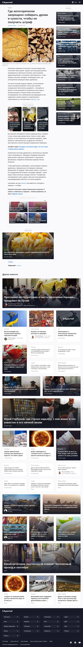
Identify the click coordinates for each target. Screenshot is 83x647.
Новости (19, 265)
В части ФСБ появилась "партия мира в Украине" (67, 468)
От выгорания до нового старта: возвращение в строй (67, 350)
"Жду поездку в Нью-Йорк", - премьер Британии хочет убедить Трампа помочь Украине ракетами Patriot (13, 469)
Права (50, 641)
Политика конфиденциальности (10, 644)
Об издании (5, 641)
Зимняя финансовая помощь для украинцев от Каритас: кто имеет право (13, 453)
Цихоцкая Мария (12, 25)
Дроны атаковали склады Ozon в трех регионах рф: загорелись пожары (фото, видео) (67, 598)
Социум (10, 7)
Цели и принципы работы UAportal (38, 641)
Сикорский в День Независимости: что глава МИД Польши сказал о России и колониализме (40, 351)
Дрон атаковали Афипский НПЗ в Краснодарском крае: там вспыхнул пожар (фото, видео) (41, 469)
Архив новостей (14, 641)
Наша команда (24, 641)
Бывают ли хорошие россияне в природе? (39, 332)
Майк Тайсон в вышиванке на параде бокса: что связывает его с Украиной (14, 484)
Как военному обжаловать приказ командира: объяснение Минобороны (68, 484)
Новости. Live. (35, 99)
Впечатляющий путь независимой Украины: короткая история (12, 333)
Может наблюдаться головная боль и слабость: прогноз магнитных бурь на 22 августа (41, 454)
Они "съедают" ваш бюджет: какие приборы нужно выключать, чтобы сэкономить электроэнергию (40, 367)
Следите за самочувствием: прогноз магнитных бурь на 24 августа (14, 598)
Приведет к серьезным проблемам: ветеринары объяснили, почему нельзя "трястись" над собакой (41, 485)
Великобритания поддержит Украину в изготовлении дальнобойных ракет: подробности (41, 598)
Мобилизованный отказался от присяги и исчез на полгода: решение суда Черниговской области (68, 367)
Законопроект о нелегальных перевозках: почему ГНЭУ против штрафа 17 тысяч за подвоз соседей (68, 334)
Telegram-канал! (17, 194)
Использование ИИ (25, 644)
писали (23, 183)
